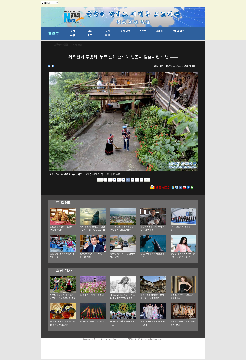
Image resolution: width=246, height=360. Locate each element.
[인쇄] (53, 66)
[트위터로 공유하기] (176, 187)
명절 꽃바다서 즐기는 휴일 (92, 295)
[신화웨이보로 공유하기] (173, 187)
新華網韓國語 (61, 44)
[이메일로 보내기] (49, 66)
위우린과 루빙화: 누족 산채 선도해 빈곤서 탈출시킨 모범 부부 (63, 298)
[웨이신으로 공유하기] (192, 187)
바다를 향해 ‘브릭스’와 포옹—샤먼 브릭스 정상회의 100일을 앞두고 (92, 230)
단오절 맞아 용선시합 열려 (92, 321)
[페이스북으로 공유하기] (180, 187)
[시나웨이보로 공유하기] (184, 187)
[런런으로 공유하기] (188, 187)
